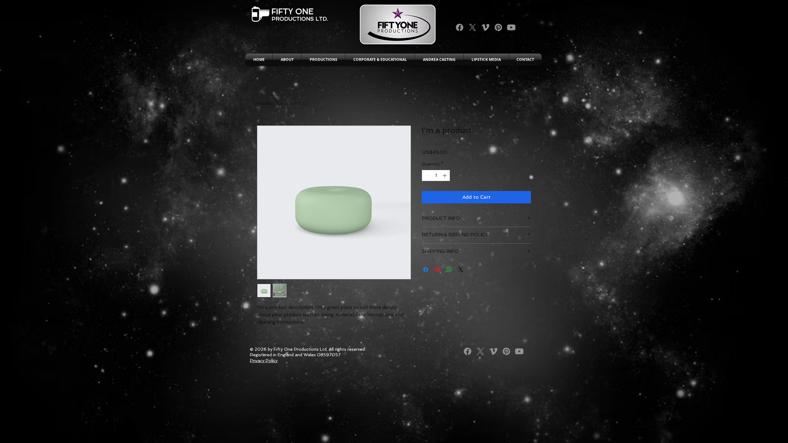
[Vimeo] (485, 27)
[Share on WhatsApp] (449, 269)
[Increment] (445, 175)
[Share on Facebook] (425, 269)
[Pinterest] (498, 27)
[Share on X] (460, 269)
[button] (287, 60)
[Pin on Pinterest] (437, 269)
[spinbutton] (435, 175)
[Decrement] (426, 175)
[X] (472, 27)
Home (264, 103)
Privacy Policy (264, 360)
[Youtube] (511, 27)
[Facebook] (459, 27)
